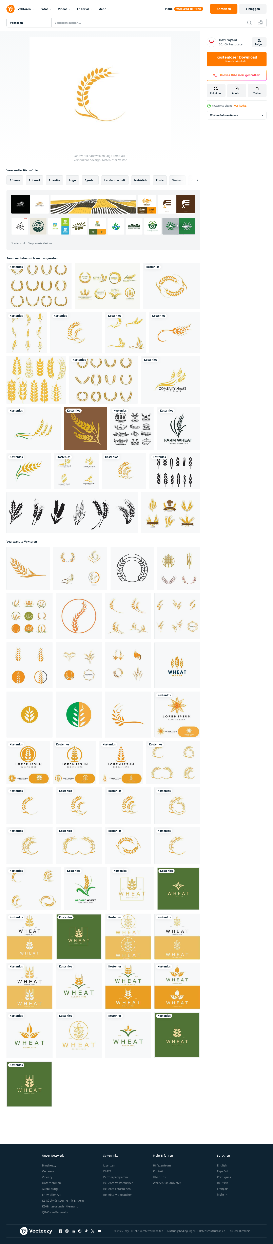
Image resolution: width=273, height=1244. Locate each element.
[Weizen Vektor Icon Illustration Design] (29, 715)
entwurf (34, 180)
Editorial (83, 9)
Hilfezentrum (162, 1165)
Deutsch (222, 1183)
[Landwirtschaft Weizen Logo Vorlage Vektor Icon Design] (177, 715)
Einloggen (253, 9)
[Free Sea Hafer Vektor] (107, 286)
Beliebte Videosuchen (118, 1195)
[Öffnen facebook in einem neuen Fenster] (60, 1231)
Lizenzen (109, 1165)
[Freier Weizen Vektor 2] (39, 286)
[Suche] (249, 22)
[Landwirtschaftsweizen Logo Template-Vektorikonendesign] (171, 286)
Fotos (44, 9)
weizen (177, 180)
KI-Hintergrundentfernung (60, 1206)
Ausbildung (50, 1189)
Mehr (102, 9)
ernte (159, 180)
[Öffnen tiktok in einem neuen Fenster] (86, 1231)
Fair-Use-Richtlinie (239, 1231)
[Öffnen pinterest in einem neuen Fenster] (79, 1231)
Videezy (47, 1177)
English (222, 1165)
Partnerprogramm (115, 1177)
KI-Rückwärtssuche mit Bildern (63, 1200)
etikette (54, 180)
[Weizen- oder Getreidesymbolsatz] (80, 568)
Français (222, 1189)
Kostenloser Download (236, 59)
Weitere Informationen (224, 115)
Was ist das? (240, 105)
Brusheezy (49, 1165)
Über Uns (159, 1177)
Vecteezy (48, 1171)
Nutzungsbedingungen (181, 1231)
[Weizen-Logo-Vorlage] (132, 568)
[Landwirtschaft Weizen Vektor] (33, 428)
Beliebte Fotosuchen (117, 1189)
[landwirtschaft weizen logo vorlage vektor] (128, 665)
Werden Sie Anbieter (167, 1183)
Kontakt (158, 1171)
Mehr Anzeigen (178, 226)
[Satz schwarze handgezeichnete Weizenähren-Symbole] (72, 512)
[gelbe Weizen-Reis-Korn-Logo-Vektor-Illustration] (177, 665)
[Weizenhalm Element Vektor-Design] (170, 512)
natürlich (140, 180)
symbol (90, 180)
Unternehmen (51, 1183)
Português (224, 1177)
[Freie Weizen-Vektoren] (36, 380)
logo (72, 180)
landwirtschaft (114, 180)
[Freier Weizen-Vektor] (104, 380)
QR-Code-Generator (55, 1212)
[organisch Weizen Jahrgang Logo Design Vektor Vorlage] (85, 888)
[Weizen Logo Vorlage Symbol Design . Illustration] (28, 568)
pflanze (15, 180)
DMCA (107, 1171)
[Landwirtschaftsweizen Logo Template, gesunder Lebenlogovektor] (174, 332)
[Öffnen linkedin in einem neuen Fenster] (73, 1231)
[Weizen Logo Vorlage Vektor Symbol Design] (128, 616)
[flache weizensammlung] (26, 332)
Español (222, 1171)
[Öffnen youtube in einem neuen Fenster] (99, 1231)
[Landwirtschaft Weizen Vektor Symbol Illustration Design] (29, 616)
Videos (62, 9)
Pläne (169, 9)
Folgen (259, 44)
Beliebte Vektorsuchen (118, 1183)
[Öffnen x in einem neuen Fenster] (92, 1231)
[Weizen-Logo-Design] (79, 616)
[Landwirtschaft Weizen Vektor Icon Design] (125, 332)
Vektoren (24, 9)
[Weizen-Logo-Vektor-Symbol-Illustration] (85, 428)
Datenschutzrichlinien (212, 1231)
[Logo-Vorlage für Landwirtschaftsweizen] (79, 665)
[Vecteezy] (10, 9)
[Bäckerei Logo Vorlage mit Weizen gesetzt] (132, 428)
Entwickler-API (51, 1195)
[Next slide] (193, 180)
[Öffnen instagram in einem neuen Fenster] (67, 1231)
